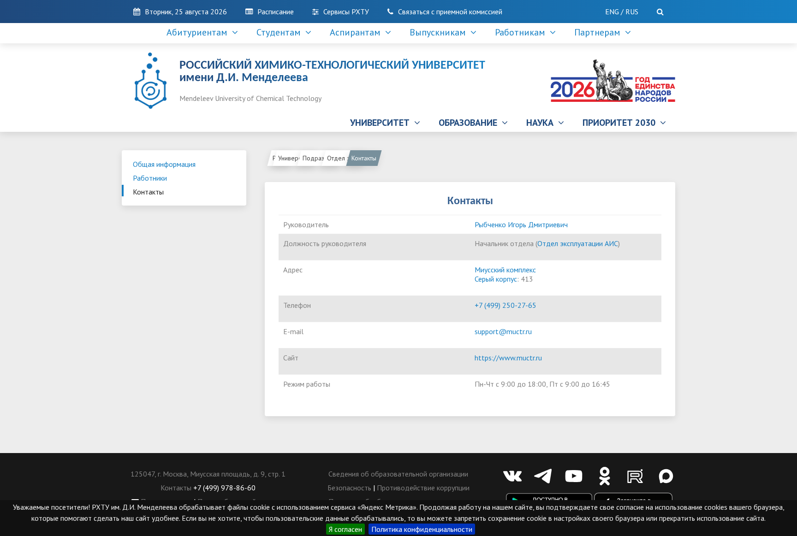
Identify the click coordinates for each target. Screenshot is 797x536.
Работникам (522, 32)
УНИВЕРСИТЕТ (382, 123)
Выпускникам (440, 32)
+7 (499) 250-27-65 (505, 305)
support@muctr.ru (503, 331)
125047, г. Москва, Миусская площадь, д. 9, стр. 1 (208, 473)
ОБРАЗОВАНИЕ (470, 123)
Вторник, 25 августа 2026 (186, 11)
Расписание (275, 11)
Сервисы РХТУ (346, 11)
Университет (295, 158)
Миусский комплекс (505, 269)
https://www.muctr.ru (508, 357)
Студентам (280, 32)
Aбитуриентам (199, 32)
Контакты (148, 191)
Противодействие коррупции (423, 487)
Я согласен (345, 529)
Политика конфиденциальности (421, 529)
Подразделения (321, 158)
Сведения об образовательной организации (398, 473)
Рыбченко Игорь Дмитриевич (521, 224)
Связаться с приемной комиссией (450, 11)
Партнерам (599, 32)
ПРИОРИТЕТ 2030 (621, 123)
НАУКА (542, 123)
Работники (150, 178)
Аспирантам (357, 32)
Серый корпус (496, 278)
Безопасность (349, 487)
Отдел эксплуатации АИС (345, 158)
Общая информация (164, 164)
